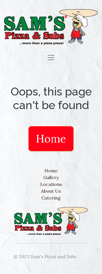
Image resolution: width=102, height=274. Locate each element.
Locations (51, 184)
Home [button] (51, 138)
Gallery (51, 177)
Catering (51, 198)
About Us (51, 191)
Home (51, 170)
